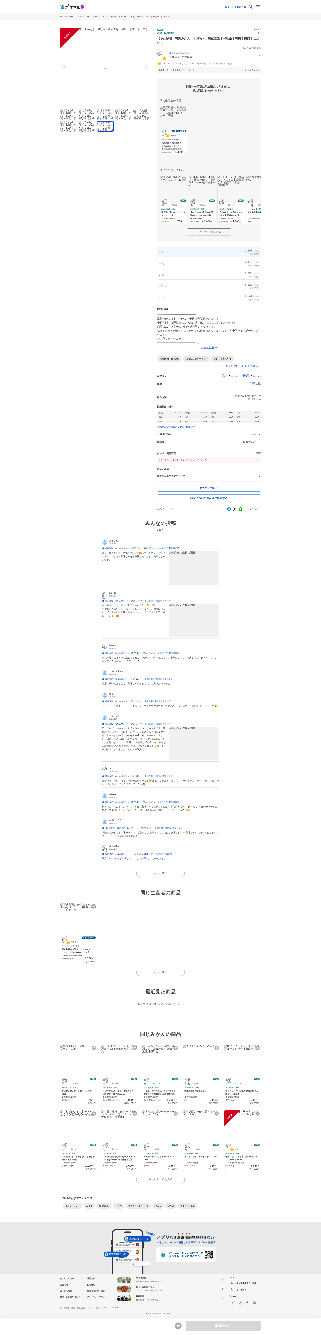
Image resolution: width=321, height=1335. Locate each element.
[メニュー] (258, 6)
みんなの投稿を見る (252, 48)
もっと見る (160, 873)
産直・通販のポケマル (68, 17)
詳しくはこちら (252, 70)
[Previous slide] (64, 67)
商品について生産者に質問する (209, 498)
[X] (232, 1302)
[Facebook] (247, 1302)
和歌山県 (255, 383)
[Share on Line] (240, 509)
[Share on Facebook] (229, 509)
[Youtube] (254, 1302)
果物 (81, 17)
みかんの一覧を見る (209, 231)
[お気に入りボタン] (184, 109)
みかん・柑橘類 (92, 17)
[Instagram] (239, 1302)
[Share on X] (234, 509)
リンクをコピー (252, 509)
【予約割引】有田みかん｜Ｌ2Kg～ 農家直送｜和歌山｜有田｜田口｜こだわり (139, 17)
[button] (209, 55)
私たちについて (209, 487)
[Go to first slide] (146, 67)
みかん (103, 17)
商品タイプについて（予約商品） (243, 366)
